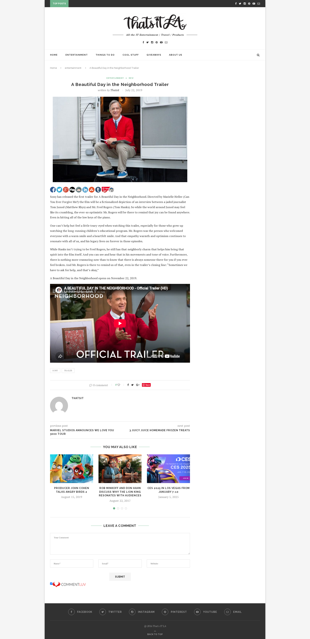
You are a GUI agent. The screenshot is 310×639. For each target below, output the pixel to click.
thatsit (114, 90)
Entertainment (76, 55)
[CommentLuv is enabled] (69, 584)
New (131, 78)
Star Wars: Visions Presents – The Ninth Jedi (101, 4)
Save (147, 384)
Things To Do (105, 55)
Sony (55, 370)
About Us (175, 55)
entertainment (73, 68)
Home (54, 55)
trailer (68, 370)
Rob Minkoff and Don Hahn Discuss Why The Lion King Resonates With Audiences (120, 492)
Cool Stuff (131, 55)
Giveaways (154, 55)
